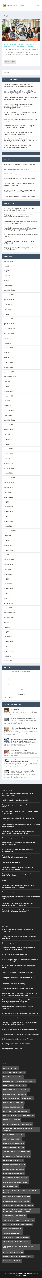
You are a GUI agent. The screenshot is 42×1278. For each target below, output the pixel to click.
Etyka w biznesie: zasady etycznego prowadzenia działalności (19, 937)
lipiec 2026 (7, 266)
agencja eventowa (10, 1068)
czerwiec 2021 (8, 439)
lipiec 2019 (7, 536)
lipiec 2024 (7, 309)
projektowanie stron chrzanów (15, 1182)
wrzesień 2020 (9, 483)
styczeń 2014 (8, 651)
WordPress (22, 1275)
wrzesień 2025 (9, 295)
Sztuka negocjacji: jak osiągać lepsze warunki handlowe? (17, 1007)
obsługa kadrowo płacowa (13, 1148)
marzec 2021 (8, 454)
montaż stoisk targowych (13, 1143)
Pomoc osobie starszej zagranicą (13, 984)
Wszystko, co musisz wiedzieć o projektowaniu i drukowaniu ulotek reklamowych (18, 948)
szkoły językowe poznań (12, 1229)
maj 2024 (7, 314)
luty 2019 (7, 555)
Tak (8, 675)
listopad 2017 (8, 608)
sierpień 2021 (8, 430)
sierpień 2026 (8, 261)
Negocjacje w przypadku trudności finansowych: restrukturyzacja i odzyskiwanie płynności (20, 229)
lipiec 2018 (7, 569)
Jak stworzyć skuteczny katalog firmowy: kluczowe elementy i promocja (18, 133)
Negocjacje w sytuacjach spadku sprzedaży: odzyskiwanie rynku (17, 875)
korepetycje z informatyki (13, 1103)
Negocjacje (24, 49)
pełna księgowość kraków (13, 1160)
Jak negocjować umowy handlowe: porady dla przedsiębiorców (17, 850)
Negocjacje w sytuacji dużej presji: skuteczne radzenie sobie (20, 806)
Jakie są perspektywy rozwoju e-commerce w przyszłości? (17, 930)
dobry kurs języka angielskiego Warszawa (19, 1081)
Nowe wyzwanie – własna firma (12, 1049)
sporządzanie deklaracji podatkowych (18, 1205)
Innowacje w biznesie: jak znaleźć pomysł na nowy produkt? (19, 978)
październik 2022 (10, 377)
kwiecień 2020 (8, 507)
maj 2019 (7, 540)
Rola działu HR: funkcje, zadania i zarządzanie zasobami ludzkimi (19, 45)
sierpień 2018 (8, 564)
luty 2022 (7, 401)
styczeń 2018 (8, 598)
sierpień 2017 (8, 622)
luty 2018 (7, 593)
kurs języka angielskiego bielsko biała (17, 1124)
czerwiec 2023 (8, 348)
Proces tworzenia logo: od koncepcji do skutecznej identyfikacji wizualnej (17, 146)
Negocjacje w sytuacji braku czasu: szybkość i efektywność (19, 242)
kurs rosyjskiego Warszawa (13, 1135)
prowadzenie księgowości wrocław (16, 1197)
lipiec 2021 (7, 434)
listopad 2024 (8, 304)
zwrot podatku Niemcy (12, 1261)
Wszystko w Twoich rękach (11, 1018)
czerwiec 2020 (8, 497)
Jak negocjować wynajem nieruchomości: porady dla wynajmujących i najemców (20, 209)
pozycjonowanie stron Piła (13, 1173)
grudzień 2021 (9, 410)
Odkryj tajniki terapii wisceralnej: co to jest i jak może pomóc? (20, 120)
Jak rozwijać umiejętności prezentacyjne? (16, 1044)
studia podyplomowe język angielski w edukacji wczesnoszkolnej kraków (17, 1211)
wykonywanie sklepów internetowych (18, 1256)
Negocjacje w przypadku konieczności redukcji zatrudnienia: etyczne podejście (18, 886)
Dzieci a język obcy (10, 174)
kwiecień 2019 (8, 545)
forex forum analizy (11, 1098)
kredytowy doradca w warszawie (16, 1111)
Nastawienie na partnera (10, 892)
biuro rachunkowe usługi (13, 1077)
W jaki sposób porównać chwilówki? (22, 719)
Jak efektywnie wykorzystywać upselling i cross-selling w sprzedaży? (24, 761)
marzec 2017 (8, 641)
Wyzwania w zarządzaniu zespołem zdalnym (19, 164)
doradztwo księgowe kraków (14, 1094)
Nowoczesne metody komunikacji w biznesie (17, 972)
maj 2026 (7, 271)
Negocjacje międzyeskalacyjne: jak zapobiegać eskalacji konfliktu (20, 248)
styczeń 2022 (8, 405)
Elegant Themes (23, 1273)
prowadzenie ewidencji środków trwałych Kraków (19, 1191)
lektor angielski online (12, 1139)
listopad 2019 (8, 526)
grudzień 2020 (9, 468)
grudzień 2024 (9, 300)
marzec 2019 (8, 550)
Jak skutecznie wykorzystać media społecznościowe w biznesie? (22, 772)
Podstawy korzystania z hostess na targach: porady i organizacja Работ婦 (19, 126)
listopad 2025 (8, 285)
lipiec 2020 (7, 492)
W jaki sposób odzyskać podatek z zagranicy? (19, 197)
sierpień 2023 (8, 338)
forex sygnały (27, 1098)
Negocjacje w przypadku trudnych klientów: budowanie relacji (21, 897)
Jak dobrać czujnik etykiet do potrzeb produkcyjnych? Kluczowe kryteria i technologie (20, 140)
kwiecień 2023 (8, 357)
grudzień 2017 (9, 603)
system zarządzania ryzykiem (14, 1216)
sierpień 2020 (8, 487)
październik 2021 (10, 420)
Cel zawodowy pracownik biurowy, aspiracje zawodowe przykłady (19, 184)
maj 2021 (7, 444)
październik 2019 (10, 531)
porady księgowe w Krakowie (14, 1165)
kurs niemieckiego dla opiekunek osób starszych (17, 1129)
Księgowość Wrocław (11, 1120)
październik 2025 (10, 290)
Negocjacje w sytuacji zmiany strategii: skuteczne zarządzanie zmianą (19, 843)
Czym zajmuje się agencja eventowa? (16, 169)
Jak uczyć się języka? (9, 943)
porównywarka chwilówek (13, 1169)
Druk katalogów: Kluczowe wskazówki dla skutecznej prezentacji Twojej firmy (20, 960)
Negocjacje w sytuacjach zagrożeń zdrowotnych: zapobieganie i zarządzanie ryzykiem (18, 832)
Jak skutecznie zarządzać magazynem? (15, 954)
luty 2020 (7, 516)
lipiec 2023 (7, 343)
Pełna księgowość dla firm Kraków (16, 1156)
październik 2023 (10, 328)
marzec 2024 (8, 319)
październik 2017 (10, 613)
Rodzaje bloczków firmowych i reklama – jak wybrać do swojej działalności (21, 825)
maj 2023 (7, 353)
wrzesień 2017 (9, 617)
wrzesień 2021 (9, 425)
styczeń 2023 (8, 367)
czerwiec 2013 (8, 661)
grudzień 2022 (9, 372)
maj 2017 (7, 632)
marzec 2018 (8, 588)
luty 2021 (7, 459)
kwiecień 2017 (8, 637)
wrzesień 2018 (9, 560)
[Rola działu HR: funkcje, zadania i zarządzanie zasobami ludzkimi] (21, 30)
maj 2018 (7, 579)
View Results (21, 694)
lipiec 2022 (7, 381)
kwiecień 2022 (8, 391)
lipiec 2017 (7, 627)
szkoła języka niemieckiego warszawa (17, 1224)
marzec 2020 (8, 511)
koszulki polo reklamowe (13, 1107)
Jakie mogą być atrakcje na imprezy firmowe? (17, 1039)
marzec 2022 (8, 396)
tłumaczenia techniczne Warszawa (16, 1242)
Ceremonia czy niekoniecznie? (12, 838)
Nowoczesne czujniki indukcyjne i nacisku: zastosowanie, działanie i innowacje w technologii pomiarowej (18, 106)
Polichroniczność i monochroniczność (15, 800)
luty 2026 (7, 275)
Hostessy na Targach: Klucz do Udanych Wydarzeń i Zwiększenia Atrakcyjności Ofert (20, 1023)
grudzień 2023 (9, 324)
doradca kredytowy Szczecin (14, 1085)
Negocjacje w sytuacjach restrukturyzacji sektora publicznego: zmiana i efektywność (19, 904)
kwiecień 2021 (8, 449)
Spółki (4, 880)
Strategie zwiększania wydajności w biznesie (19, 178)
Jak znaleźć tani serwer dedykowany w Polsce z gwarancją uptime (18, 794)
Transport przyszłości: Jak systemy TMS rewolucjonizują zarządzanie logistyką (16, 1001)
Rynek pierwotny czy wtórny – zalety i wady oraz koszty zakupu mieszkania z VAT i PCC (21, 98)
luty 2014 (7, 646)
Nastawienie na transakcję (11, 862)
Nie (8, 680)
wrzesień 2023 (9, 333)
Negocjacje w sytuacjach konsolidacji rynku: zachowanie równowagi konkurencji (17, 911)
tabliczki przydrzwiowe (12, 1233)
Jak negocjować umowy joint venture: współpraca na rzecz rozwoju (20, 812)
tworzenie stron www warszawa (16, 1237)
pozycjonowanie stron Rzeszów (15, 1178)
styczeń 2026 (8, 280)
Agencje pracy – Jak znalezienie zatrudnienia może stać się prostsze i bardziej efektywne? (19, 994)
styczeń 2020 (8, 521)
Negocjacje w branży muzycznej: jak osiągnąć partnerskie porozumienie (17, 868)
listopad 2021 (8, 415)
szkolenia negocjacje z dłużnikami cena (18, 1220)
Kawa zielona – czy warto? (19, 750)
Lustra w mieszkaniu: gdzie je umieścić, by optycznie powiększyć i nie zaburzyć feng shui (20, 92)
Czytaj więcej (10, 62)
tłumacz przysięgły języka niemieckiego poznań (18, 1247)
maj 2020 (7, 502)
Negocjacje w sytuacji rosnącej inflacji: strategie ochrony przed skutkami (20, 222)
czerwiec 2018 (8, 574)
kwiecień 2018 (8, 584)
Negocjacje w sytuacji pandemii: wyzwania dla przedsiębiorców (18, 819)
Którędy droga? (15, 709)
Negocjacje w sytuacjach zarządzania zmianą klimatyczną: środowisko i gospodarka (19, 215)
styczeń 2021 (8, 463)
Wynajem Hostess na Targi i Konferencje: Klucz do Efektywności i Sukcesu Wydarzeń (20, 191)
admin (9, 49)
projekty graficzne (10, 1186)
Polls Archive (8, 698)
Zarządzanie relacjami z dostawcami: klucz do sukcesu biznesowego (23, 740)
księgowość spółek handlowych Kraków (18, 1116)
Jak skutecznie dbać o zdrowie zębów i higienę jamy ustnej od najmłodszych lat (20, 113)
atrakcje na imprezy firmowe (14, 1072)
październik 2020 (10, 478)
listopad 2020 (8, 473)
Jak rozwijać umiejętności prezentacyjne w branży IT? (20, 1013)
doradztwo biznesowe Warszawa (16, 1090)
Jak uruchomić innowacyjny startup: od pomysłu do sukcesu (19, 966)
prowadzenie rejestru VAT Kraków (16, 1201)
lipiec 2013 (7, 656)
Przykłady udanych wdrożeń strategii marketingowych (20, 1034)
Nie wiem (10, 685)
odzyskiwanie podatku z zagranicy (16, 1152)
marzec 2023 (8, 362)
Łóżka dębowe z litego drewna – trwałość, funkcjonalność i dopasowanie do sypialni (18, 85)
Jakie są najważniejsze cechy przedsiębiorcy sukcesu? (20, 1029)
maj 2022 (7, 386)
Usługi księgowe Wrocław (13, 1252)
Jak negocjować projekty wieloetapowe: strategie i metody (21, 235)
